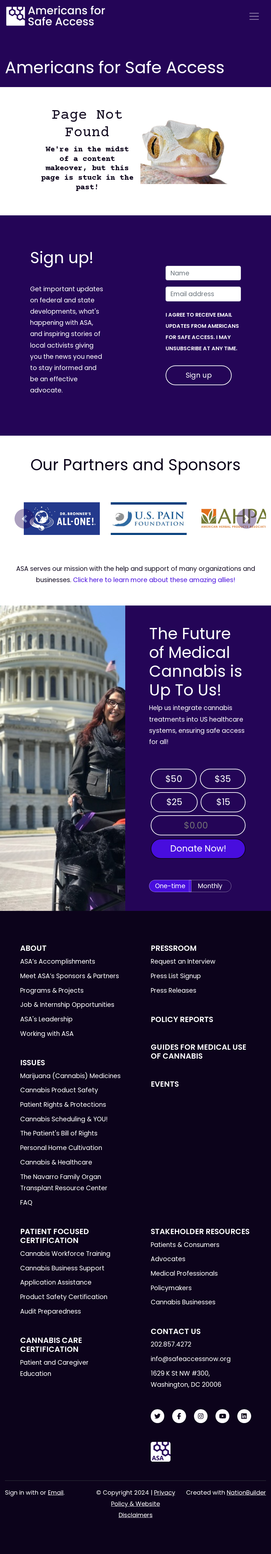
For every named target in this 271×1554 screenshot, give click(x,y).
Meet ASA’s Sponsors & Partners (69, 976)
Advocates (168, 1259)
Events (165, 1084)
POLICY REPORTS (182, 1019)
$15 (223, 802)
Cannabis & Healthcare (56, 1162)
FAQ (26, 1202)
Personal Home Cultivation (61, 1147)
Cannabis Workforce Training (65, 1253)
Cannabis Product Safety (59, 1090)
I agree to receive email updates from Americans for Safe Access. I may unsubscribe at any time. (202, 332)
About (33, 948)
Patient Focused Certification (54, 1236)
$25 (174, 802)
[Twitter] (158, 1416)
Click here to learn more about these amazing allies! (154, 579)
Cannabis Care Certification (51, 1344)
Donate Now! (198, 848)
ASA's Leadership (46, 1019)
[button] (24, 518)
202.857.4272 (171, 1344)
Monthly (210, 886)
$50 (173, 779)
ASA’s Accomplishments (57, 961)
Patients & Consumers (185, 1244)
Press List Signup (176, 976)
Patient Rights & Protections (63, 1104)
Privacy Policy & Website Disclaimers (143, 1503)
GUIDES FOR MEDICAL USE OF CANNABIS (198, 1051)
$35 (222, 779)
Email (55, 1492)
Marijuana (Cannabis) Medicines (70, 1076)
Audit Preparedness (50, 1311)
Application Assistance (56, 1282)
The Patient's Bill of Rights (58, 1133)
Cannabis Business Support (62, 1268)
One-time (170, 886)
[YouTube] (222, 1416)
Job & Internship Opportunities (67, 1004)
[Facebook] (179, 1416)
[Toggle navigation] (254, 16)
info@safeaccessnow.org (191, 1358)
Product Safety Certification (63, 1296)
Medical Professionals (184, 1273)
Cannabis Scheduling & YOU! (64, 1119)
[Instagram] (201, 1416)
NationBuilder (246, 1492)
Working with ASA (47, 1033)
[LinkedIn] (244, 1416)
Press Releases (173, 990)
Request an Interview (183, 961)
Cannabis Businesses (183, 1302)
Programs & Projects (52, 990)
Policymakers (171, 1288)
